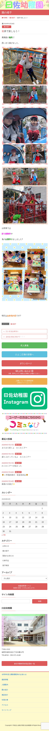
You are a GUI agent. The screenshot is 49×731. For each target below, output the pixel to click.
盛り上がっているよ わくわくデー (16, 457)
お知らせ (6, 546)
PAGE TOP (45, 707)
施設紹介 (5, 695)
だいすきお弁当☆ (12, 331)
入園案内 (5, 685)
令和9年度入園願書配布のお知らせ (14, 674)
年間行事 (5, 700)
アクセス (5, 705)
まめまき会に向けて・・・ (15, 337)
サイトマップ (6, 710)
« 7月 (4, 535)
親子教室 (6, 565)
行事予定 (6, 560)
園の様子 (6, 27)
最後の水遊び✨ (8, 484)
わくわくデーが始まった (12, 466)
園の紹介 (5, 690)
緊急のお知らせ (8, 556)
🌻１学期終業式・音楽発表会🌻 (15, 475)
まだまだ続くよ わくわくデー (14, 448)
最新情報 (5, 679)
